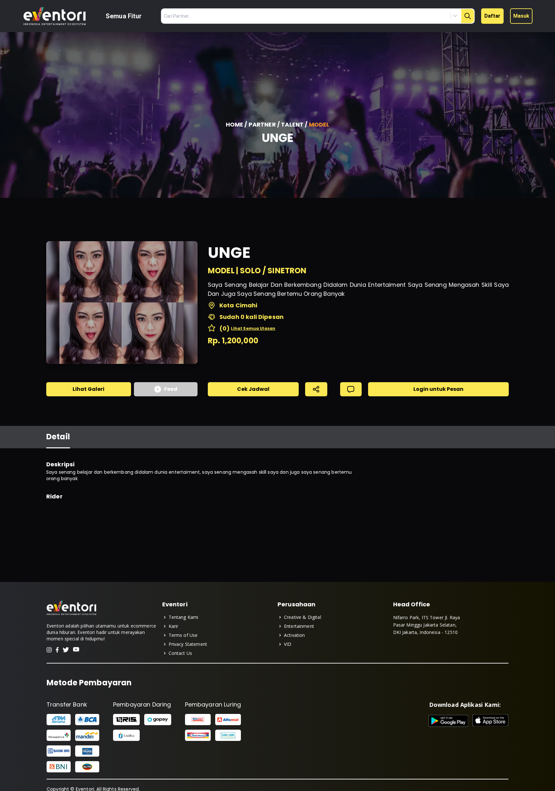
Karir (174, 626)
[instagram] (49, 650)
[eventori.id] (71, 614)
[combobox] (426, 15)
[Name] (467, 16)
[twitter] (66, 650)
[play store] (448, 721)
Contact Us (180, 653)
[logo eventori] (54, 16)
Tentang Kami (183, 617)
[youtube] (76, 650)
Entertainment (299, 626)
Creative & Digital (302, 617)
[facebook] (57, 650)
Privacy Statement (188, 644)
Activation (294, 635)
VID (287, 644)
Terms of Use (183, 635)
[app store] (490, 721)
